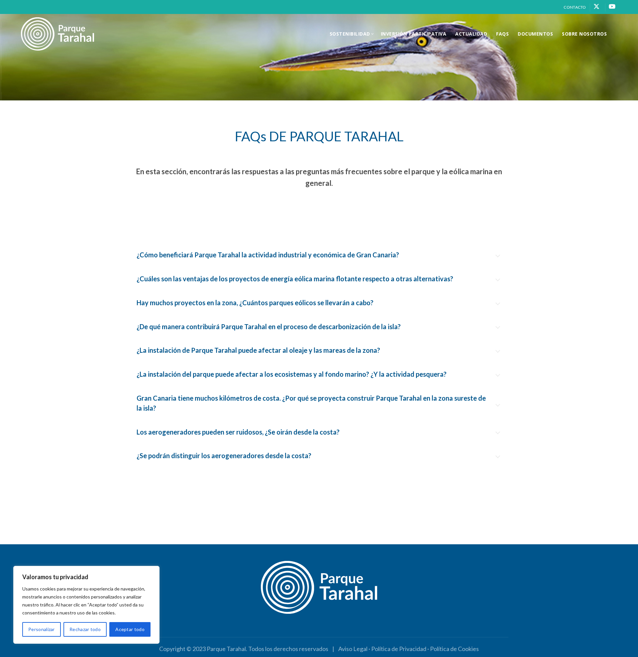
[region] (86, 605)
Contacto (575, 7)
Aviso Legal (353, 648)
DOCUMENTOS (535, 34)
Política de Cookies (454, 648)
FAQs (502, 34)
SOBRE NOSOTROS (584, 34)
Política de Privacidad (398, 648)
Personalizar (41, 629)
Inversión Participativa (414, 34)
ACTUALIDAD (471, 34)
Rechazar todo (85, 629)
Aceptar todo (130, 629)
